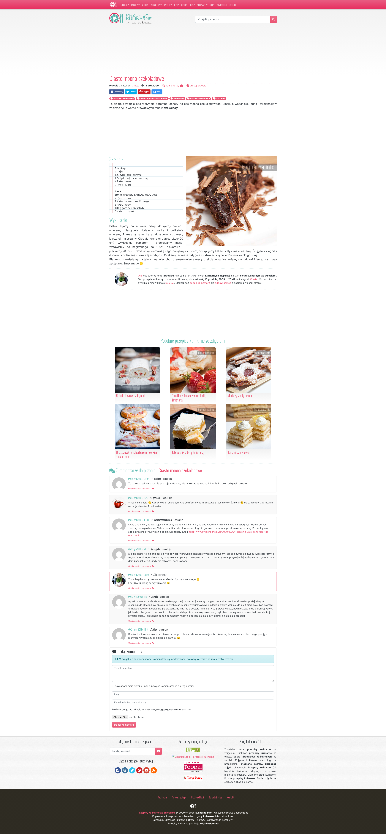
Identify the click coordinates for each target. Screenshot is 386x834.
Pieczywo (201, 4)
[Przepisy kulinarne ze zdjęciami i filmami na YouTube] (146, 770)
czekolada (178, 98)
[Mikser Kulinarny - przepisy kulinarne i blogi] (193, 749)
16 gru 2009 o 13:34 (140, 520)
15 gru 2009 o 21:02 (140, 479)
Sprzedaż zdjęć (215, 797)
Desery (134, 4)
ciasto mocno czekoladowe (153, 98)
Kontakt (230, 797)
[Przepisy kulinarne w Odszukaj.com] (193, 756)
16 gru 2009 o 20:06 (140, 549)
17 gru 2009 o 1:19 (139, 596)
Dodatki (232, 4)
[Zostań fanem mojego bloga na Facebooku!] (118, 770)
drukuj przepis (197, 85)
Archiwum (162, 797)
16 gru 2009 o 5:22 (139, 498)
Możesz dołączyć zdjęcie (151, 709)
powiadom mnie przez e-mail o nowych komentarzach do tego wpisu (154, 685)
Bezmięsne (222, 4)
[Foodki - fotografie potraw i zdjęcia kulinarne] (193, 766)
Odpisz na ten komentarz (140, 488)
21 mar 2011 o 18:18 (140, 629)
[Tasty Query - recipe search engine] (193, 777)
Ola (140, 275)
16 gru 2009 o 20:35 (140, 574)
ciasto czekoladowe (123, 98)
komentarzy (173, 85)
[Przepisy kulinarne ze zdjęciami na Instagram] (125, 770)
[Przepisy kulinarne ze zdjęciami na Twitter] (132, 770)
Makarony (155, 4)
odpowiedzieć (223, 282)
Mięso (167, 4)
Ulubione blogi (197, 797)
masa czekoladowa (200, 98)
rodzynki (220, 98)
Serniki (145, 4)
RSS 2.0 (169, 282)
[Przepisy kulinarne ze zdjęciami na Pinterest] (139, 770)
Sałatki (184, 4)
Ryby (176, 4)
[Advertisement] (193, 49)
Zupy (212, 4)
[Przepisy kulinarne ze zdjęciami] (113, 5)
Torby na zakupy (179, 797)
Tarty (192, 4)
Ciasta (124, 4)
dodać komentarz (200, 282)
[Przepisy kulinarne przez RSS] (153, 770)
